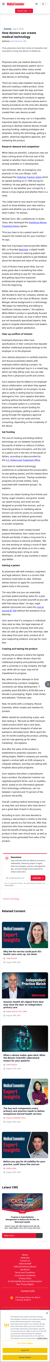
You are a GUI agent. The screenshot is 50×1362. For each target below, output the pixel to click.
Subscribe (37, 878)
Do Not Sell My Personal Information (25, 1281)
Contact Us (25, 1260)
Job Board (25, 1269)
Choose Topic (22, 11)
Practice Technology (11, 899)
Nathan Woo (11, 1168)
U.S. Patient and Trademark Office (23, 460)
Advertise (25, 1257)
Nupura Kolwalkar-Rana (16, 1118)
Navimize (23, 249)
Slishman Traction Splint (29, 177)
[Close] (47, 1313)
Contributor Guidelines (25, 1275)
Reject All (25, 1350)
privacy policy (9, 885)
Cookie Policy (42, 1338)
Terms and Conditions (25, 1272)
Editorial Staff (25, 1263)
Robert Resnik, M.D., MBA (16, 1011)
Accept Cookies (25, 1357)
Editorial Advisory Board (25, 1266)
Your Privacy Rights (25, 1284)
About (25, 1254)
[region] (25, 1336)
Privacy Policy (25, 1278)
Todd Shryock (11, 958)
